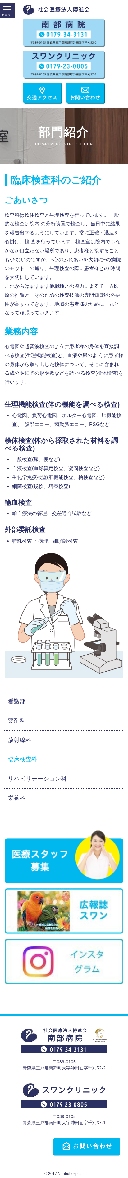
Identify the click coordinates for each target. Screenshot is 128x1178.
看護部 (16, 701)
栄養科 (16, 798)
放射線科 (19, 740)
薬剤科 (16, 720)
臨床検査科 (22, 759)
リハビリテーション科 (37, 778)
